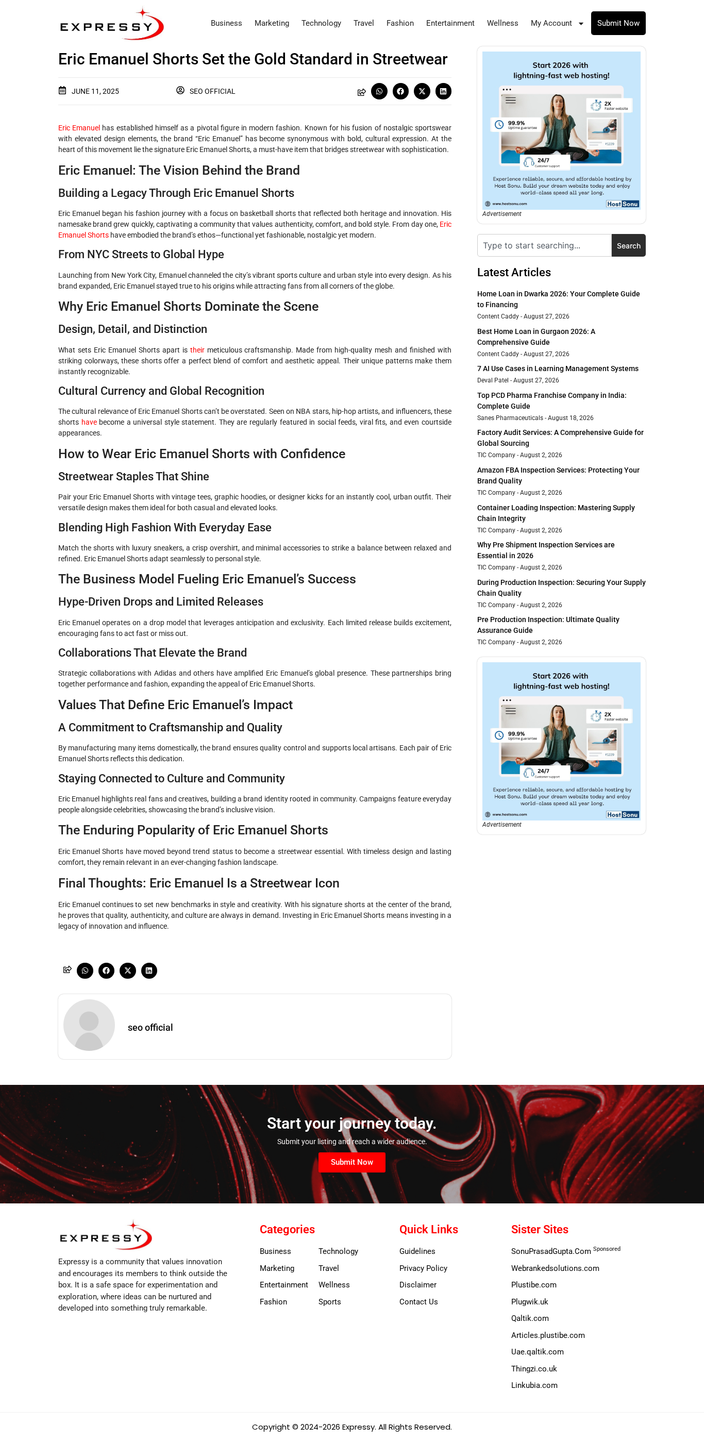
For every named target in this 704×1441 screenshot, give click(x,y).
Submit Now (618, 23)
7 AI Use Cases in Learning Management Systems (558, 368)
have (89, 422)
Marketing (272, 23)
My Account (551, 23)
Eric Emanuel (79, 128)
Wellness (502, 23)
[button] (379, 91)
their (197, 350)
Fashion (400, 23)
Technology (321, 23)
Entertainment (450, 23)
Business (226, 23)
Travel (364, 23)
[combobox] (544, 245)
